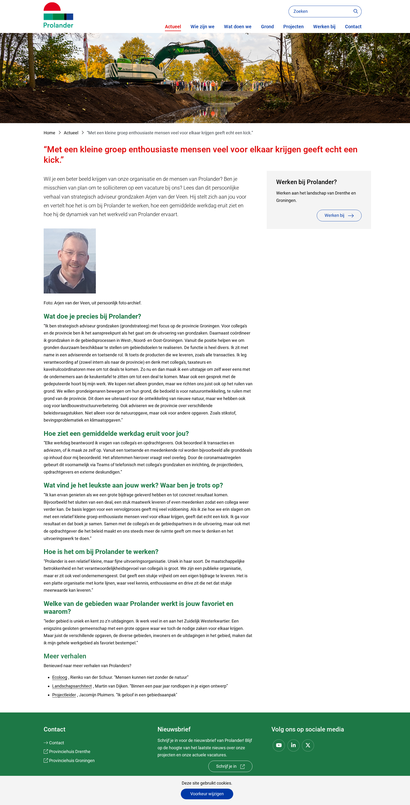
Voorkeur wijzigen (207, 793)
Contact (353, 26)
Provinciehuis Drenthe (69, 751)
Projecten (293, 26)
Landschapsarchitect (72, 686)
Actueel (173, 26)
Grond (267, 26)
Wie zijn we (202, 26)
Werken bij (324, 26)
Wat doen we (238, 26)
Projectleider (64, 694)
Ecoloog (60, 677)
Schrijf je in (234, 767)
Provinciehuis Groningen (72, 760)
